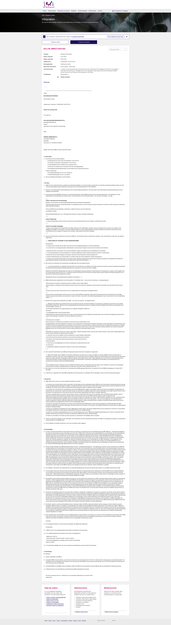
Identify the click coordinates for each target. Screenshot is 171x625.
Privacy (54, 620)
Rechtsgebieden (48, 64)
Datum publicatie (48, 59)
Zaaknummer (47, 61)
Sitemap (50, 620)
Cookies (58, 620)
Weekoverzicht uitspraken (111, 611)
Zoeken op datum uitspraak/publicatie (56, 597)
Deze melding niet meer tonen (115, 36)
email (109, 621)
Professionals (92, 11)
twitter (117, 621)
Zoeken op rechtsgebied (52, 602)
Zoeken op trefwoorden (52, 599)
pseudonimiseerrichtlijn (78, 36)
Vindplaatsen (47, 74)
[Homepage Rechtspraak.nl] (48, 4)
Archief (79, 620)
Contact (100, 11)
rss (106, 621)
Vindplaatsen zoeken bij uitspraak (55, 603)
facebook (119, 621)
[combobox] (118, 49)
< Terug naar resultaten (84, 42)
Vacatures (75, 620)
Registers (74, 11)
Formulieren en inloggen (121, 11)
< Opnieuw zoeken (55, 42)
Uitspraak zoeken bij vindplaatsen (55, 605)
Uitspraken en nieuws (63, 11)
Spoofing (70, 620)
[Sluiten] (127, 36)
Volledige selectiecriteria (81, 611)
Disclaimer (84, 620)
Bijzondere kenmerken (50, 66)
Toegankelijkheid (64, 620)
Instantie (46, 54)
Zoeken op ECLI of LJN (52, 600)
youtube (126, 621)
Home (44, 11)
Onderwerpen (52, 11)
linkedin (124, 621)
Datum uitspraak (48, 56)
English (46, 620)
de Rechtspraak (82, 11)
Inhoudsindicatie (48, 69)
